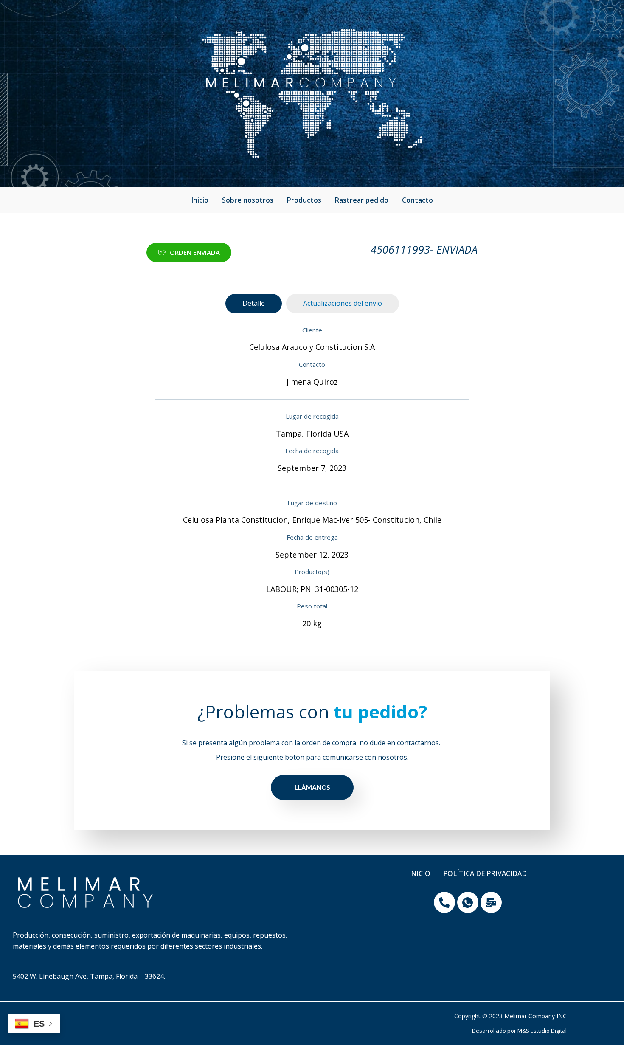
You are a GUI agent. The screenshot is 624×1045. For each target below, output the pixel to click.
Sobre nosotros (247, 200)
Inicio (199, 200)
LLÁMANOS (312, 787)
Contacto (417, 200)
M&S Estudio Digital (542, 1030)
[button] (188, 252)
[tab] (253, 303)
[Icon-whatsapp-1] (467, 902)
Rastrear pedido (361, 200)
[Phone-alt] (444, 902)
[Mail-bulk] (491, 902)
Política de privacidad (485, 873)
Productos (304, 200)
